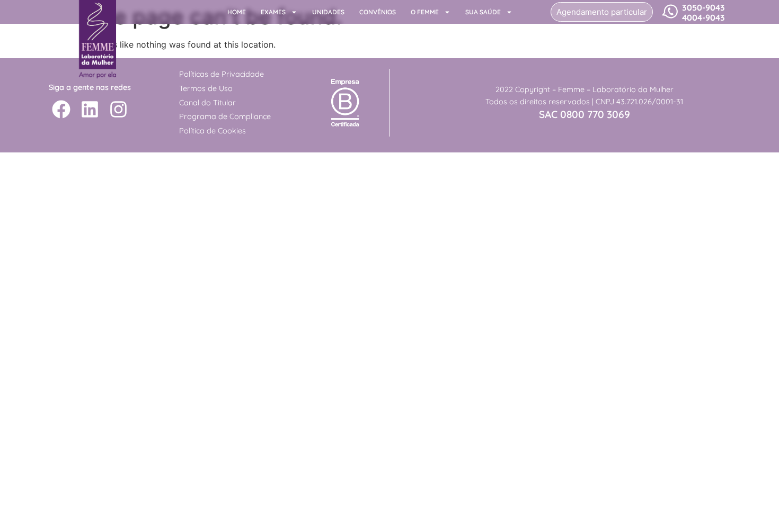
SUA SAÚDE (483, 12)
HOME (236, 12)
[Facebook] (61, 109)
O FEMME (425, 12)
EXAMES (273, 12)
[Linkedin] (90, 109)
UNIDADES (328, 12)
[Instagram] (118, 109)
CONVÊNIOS (377, 12)
